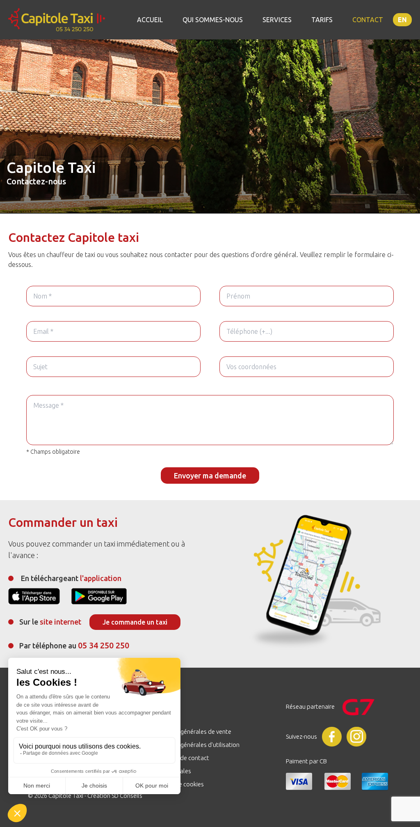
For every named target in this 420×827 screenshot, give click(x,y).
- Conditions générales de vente (189, 731)
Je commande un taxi (135, 622)
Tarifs (322, 19)
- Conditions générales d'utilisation (193, 744)
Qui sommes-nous (213, 19)
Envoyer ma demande (210, 475)
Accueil (150, 19)
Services (277, 19)
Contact (367, 19)
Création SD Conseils (114, 795)
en (402, 19)
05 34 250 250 (103, 645)
